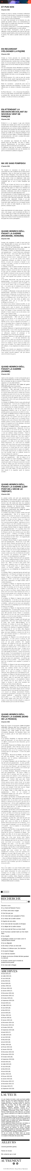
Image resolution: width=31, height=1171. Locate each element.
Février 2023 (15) (7, 1076)
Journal (15, 1)
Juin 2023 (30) (6, 1066)
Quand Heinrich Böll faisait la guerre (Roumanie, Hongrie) (13, 233)
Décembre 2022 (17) (8, 1081)
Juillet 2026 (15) (7, 976)
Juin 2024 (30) (6, 1037)
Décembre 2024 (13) (8, 1022)
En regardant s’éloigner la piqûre (13, 50)
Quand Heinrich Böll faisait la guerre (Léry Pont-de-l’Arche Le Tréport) (14, 487)
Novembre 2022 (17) (8, 1083)
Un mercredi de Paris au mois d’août (14, 929)
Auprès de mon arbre (9, 921)
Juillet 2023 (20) (7, 1064)
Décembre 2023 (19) (8, 1052)
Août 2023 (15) (6, 1061)
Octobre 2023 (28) (7, 1056)
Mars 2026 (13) (7, 985)
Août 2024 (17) (6, 1032)
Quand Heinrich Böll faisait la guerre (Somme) (13, 369)
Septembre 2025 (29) (8, 1000)
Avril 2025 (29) (6, 1012)
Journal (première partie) (9, 1146)
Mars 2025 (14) (7, 1015)
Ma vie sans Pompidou (13, 163)
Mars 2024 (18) (7, 1044)
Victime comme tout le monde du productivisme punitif (12, 961)
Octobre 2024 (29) (7, 1027)
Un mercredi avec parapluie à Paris (14, 916)
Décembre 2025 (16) (8, 993)
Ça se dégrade (7, 943)
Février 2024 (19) (7, 1047)
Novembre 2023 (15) (8, 1054)
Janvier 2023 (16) (7, 1078)
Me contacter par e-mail (8, 1154)
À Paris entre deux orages (11, 910)
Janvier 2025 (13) (7, 1020)
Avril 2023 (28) (6, 1071)
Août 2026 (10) (6, 973)
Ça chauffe (6, 936)
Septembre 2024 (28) (8, 1030)
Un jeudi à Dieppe (8, 951)
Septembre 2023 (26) (8, 1059)
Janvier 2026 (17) (7, 990)
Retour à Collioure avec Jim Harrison (14, 948)
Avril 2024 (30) (6, 1042)
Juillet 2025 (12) (7, 1005)
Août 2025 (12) (6, 1003)
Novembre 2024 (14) (8, 1025)
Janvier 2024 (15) (7, 1049)
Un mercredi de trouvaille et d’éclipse (14, 924)
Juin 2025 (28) (6, 1008)
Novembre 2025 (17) (8, 995)
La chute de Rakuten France (11, 908)
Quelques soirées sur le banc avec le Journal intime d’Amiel (13, 939)
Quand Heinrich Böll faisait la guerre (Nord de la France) (14, 716)
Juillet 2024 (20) (7, 1034)
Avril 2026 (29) (6, 983)
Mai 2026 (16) (6, 981)
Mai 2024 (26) (6, 1039)
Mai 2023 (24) (6, 1069)
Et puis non (7, 7)
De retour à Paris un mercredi (12, 946)
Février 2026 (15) (7, 988)
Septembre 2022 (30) (8, 1088)
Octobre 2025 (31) (7, 998)
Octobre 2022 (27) (7, 1086)
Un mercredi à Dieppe (9, 965)
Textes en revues (6, 1151)
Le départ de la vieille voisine (12, 926)
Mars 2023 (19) (7, 1074)
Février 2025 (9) (7, 1017)
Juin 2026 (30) (6, 978)
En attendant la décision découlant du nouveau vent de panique (14, 112)
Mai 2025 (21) (6, 1010)
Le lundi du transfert (9, 953)
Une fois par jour (8, 913)
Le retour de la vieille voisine (11, 918)
